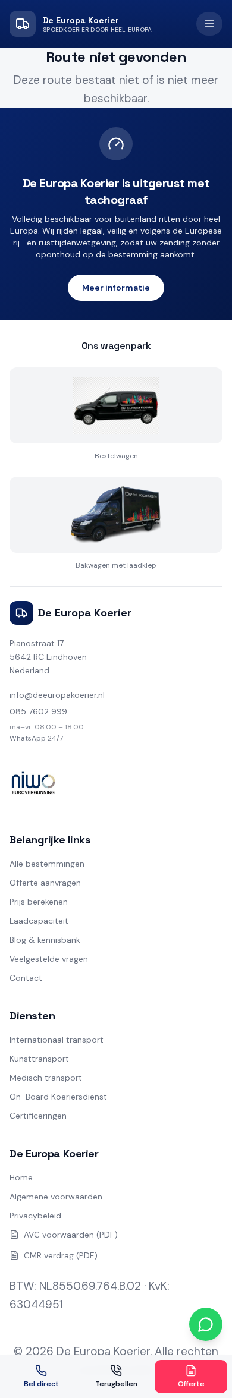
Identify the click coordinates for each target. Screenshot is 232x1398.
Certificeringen (38, 1115)
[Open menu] (209, 24)
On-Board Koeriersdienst (58, 1096)
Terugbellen (116, 1383)
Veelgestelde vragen (49, 958)
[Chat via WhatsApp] (205, 1324)
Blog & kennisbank (45, 939)
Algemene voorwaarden (56, 1196)
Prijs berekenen (39, 901)
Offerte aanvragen (45, 882)
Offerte (191, 1383)
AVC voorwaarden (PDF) (71, 1234)
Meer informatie (116, 287)
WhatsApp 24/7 (36, 738)
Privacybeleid (35, 1215)
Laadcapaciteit (39, 920)
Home (21, 1177)
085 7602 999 (38, 711)
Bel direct (41, 1383)
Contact (26, 977)
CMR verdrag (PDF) (61, 1255)
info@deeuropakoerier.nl (57, 694)
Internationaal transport (57, 1039)
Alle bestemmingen (47, 863)
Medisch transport (46, 1077)
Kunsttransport (39, 1058)
